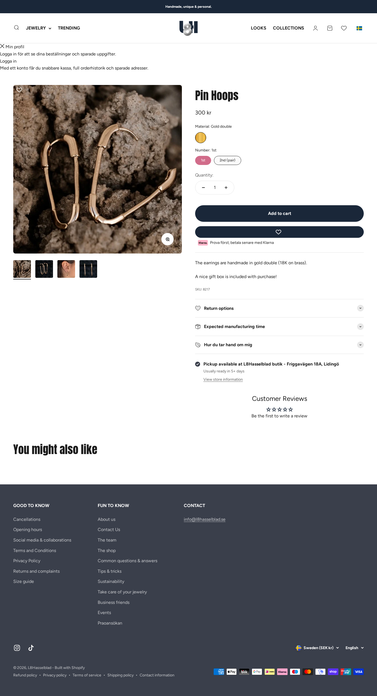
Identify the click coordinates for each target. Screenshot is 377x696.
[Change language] (359, 28)
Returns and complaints (36, 571)
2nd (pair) (227, 159)
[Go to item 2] (44, 269)
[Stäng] (2, 46)
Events (104, 612)
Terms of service (87, 675)
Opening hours (27, 529)
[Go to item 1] (22, 269)
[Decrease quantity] (203, 187)
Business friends (113, 602)
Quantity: (204, 175)
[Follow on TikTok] (31, 648)
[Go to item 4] (88, 269)
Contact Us (109, 529)
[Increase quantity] (226, 187)
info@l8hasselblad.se (204, 519)
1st (203, 159)
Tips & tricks (109, 571)
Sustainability (111, 581)
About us (106, 519)
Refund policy (25, 675)
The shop (107, 550)
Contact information (157, 675)
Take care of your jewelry (122, 591)
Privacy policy (55, 675)
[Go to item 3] (66, 269)
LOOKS (258, 28)
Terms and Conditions (34, 550)
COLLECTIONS (288, 28)
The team (107, 540)
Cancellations (26, 519)
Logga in (8, 61)
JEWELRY (36, 28)
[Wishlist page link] (344, 28)
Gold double (200, 137)
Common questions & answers (127, 560)
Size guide (23, 581)
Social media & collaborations (42, 540)
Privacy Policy (26, 560)
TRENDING (69, 28)
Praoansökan (110, 623)
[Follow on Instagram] (17, 648)
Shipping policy (120, 675)
